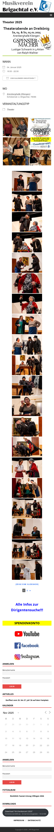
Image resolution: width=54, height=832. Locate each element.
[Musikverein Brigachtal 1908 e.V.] (27, 11)
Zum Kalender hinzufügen (22, 78)
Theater (10, 109)
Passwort (6, 678)
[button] (50, 15)
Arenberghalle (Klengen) (18, 94)
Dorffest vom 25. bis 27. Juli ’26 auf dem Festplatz (27, 700)
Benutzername (9, 670)
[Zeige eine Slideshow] (27, 584)
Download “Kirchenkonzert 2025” (25, 812)
